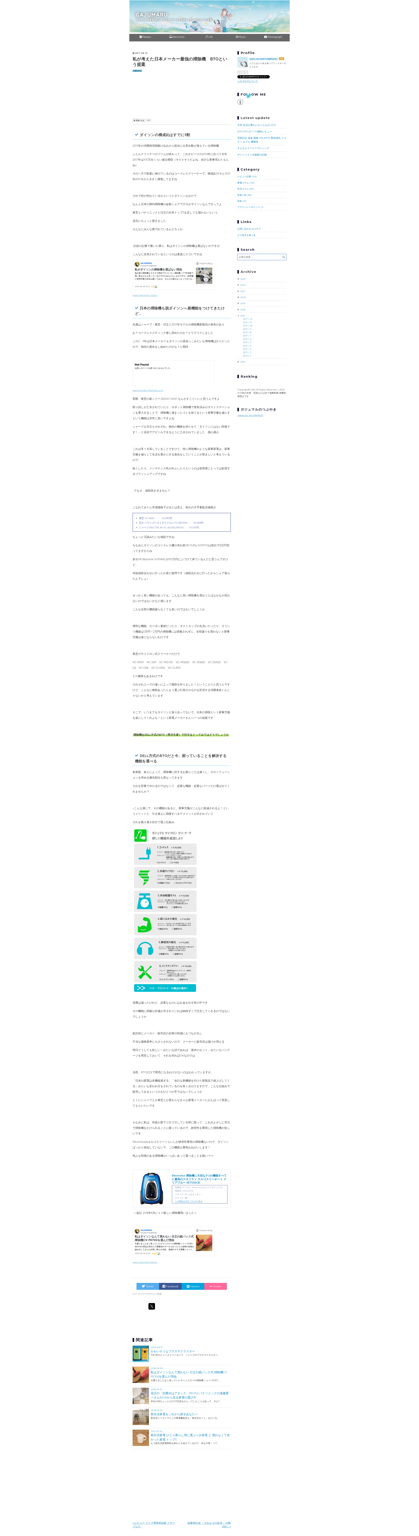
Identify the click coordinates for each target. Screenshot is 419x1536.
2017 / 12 (247, 318)
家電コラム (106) (246, 182)
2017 (242, 315)
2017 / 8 (247, 332)
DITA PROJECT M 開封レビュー (254, 131)
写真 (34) (241, 201)
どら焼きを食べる (246, 235)
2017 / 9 (247, 329)
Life (210, 36)
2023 (243, 278)
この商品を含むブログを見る (189, 1201)
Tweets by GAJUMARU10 (250, 415)
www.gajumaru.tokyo (145, 295)
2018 (242, 309)
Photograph (274, 36)
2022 (243, 285)
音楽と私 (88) (244, 194)
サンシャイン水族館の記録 (252, 154)
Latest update (255, 118)
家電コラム (137, 71)
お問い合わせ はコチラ (249, 228)
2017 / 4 (247, 345)
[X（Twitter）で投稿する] (151, 1306)
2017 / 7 (247, 335)
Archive (248, 272)
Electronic (178, 36)
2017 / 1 (247, 355)
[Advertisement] (182, 95)
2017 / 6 (247, 339)
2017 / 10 (247, 325)
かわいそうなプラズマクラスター (173, 1351)
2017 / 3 (247, 349)
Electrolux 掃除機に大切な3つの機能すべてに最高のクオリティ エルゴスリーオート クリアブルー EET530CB (199, 1179)
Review (146, 36)
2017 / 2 (247, 352)
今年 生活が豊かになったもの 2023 (256, 125)
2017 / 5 (247, 342)
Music (242, 36)
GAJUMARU (152, 14)
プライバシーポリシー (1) (250, 207)
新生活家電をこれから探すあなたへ (174, 1414)
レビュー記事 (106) (247, 176)
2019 (242, 303)
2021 (242, 291)
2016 (242, 361)
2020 (243, 297)
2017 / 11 (247, 322)
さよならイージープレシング (253, 148)
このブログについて (247, 81)
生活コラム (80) (245, 188)
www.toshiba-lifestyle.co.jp (148, 390)
